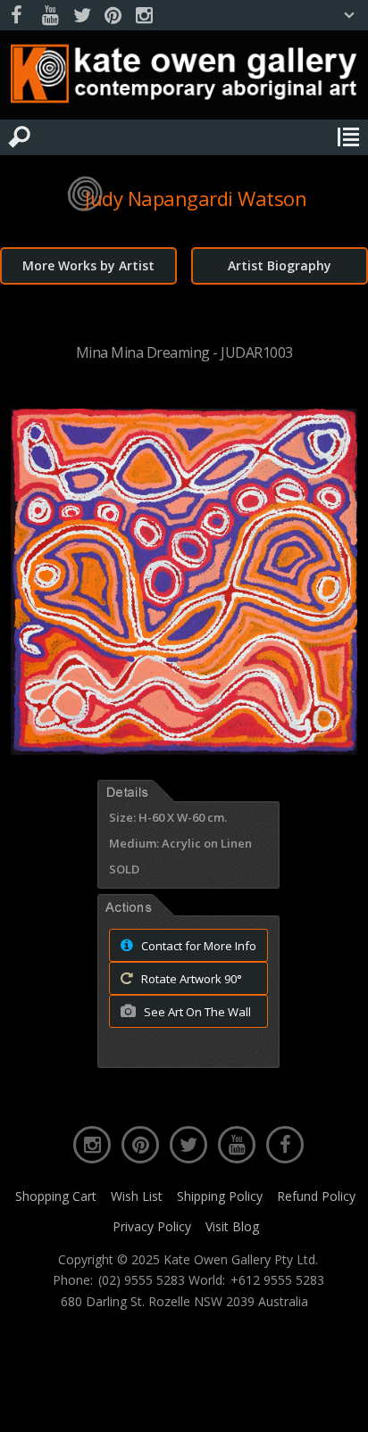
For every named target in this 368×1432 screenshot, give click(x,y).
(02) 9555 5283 (141, 1280)
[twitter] (81, 15)
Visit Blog (232, 1226)
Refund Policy (316, 1196)
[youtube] (50, 15)
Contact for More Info (197, 946)
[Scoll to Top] (339, 1403)
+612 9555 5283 (277, 1280)
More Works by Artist (88, 265)
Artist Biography (279, 265)
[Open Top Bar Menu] (349, 15)
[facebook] (19, 15)
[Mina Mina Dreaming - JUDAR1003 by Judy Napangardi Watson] (183, 749)
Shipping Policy (220, 1196)
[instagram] (144, 15)
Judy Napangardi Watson (195, 198)
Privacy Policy (152, 1226)
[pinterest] (112, 15)
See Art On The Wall (196, 1012)
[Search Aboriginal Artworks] (19, 137)
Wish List (137, 1196)
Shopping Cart (55, 1196)
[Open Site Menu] (348, 137)
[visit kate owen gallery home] (184, 77)
